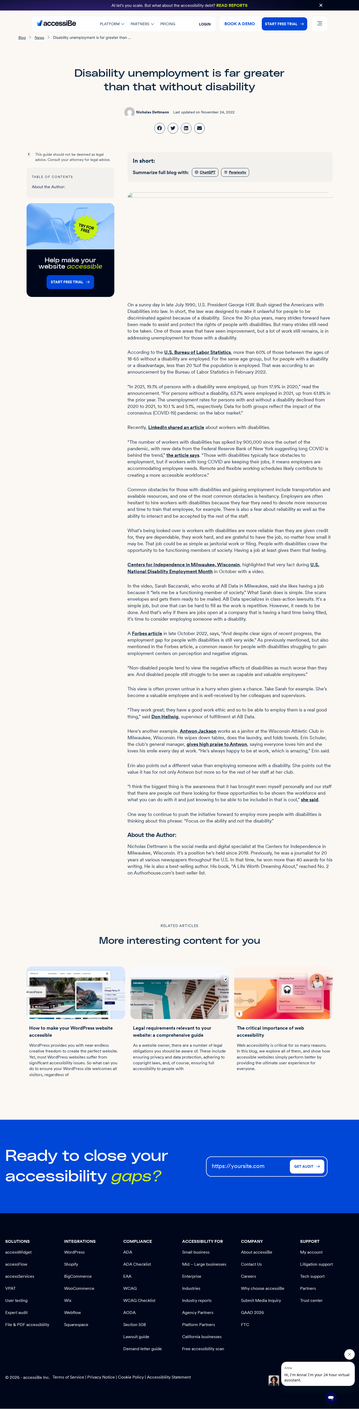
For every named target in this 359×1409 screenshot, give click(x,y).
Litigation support (316, 1264)
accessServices (19, 1276)
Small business (195, 1252)
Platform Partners (198, 1324)
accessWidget (18, 1252)
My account (311, 1252)
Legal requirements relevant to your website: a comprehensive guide (172, 1031)
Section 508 (134, 1324)
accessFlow (16, 1264)
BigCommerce (78, 1276)
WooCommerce (79, 1288)
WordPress (74, 1252)
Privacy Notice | (102, 1377)
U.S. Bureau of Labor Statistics (197, 352)
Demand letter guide (142, 1348)
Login (205, 24)
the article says (182, 455)
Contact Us (251, 1264)
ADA (127, 1252)
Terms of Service (69, 1377)
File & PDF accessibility (27, 1324)
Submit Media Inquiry (261, 1300)
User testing (16, 1300)
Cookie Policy (131, 1377)
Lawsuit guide (136, 1336)
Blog (22, 37)
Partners (308, 1288)
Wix (67, 1300)
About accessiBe (256, 1252)
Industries (191, 1288)
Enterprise (191, 1276)
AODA (129, 1312)
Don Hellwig (164, 716)
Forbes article (147, 633)
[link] (159, 128)
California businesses (202, 1336)
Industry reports (197, 1300)
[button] (321, 5)
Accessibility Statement (169, 1377)
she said (309, 799)
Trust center (311, 1300)
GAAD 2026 (252, 1312)
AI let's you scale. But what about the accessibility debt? (179, 5)
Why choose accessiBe (262, 1288)
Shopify (71, 1264)
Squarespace (76, 1324)
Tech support (312, 1276)
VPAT (10, 1288)
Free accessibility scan (203, 1348)
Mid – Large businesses (204, 1264)
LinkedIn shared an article (176, 427)
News (39, 37)
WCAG (130, 1288)
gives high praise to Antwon (217, 744)
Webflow (72, 1312)
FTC (245, 1324)
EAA (127, 1276)
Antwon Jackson (198, 731)
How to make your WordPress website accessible (71, 1031)
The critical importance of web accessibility (270, 1031)
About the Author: (48, 186)
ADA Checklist (137, 1264)
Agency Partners (197, 1312)
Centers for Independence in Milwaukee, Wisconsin (183, 564)
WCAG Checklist (139, 1300)
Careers (248, 1276)
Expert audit (16, 1312)
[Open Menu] (319, 24)
